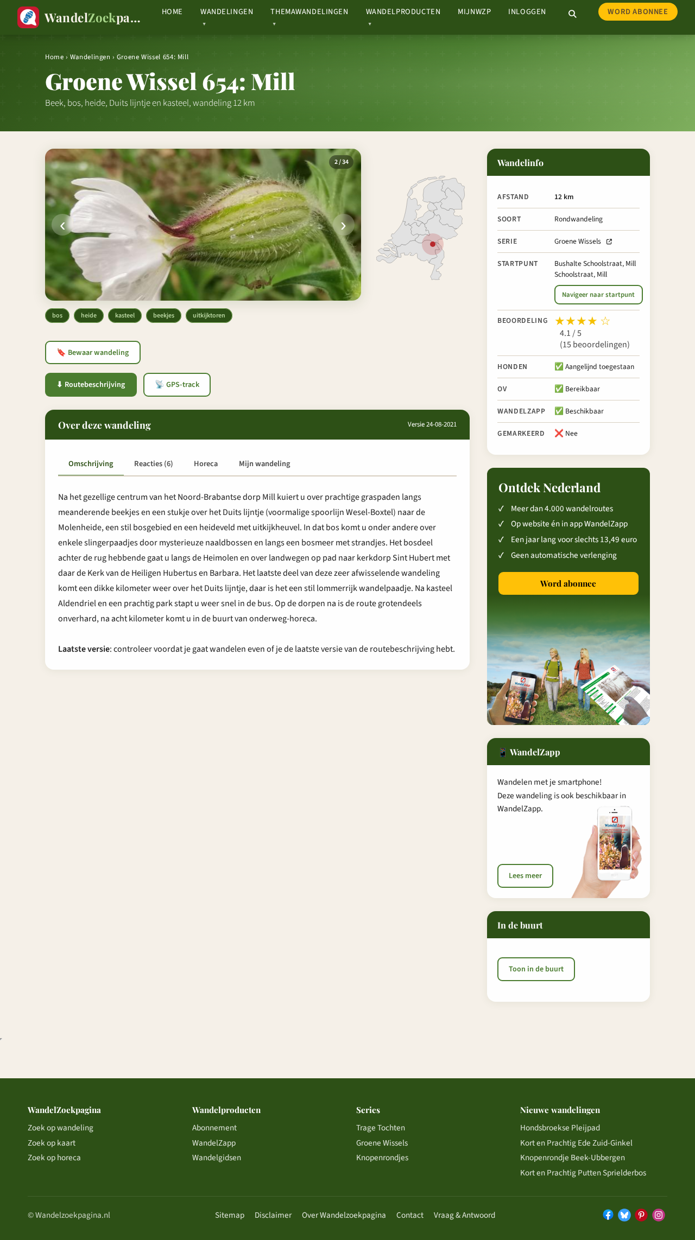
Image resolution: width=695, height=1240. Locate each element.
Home (172, 11)
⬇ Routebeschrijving (90, 384)
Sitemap (229, 1215)
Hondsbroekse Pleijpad (560, 1128)
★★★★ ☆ (582, 321)
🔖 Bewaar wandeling (92, 352)
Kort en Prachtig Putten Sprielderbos (583, 1173)
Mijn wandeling (264, 463)
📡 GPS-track (177, 384)
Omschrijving (90, 463)
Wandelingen (90, 57)
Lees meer (525, 875)
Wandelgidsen (216, 1157)
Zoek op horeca (54, 1157)
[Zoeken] (572, 14)
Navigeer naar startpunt (598, 295)
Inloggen (527, 11)
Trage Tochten (380, 1128)
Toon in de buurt (536, 968)
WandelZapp (214, 1143)
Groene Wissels (577, 241)
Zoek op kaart (51, 1143)
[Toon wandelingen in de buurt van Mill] (433, 244)
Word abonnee (638, 11)
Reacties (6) (153, 463)
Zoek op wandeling (60, 1128)
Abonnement (214, 1128)
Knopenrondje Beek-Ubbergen (572, 1157)
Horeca (206, 463)
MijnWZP (474, 11)
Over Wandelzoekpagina (344, 1215)
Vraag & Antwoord (464, 1215)
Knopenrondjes (382, 1157)
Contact (410, 1215)
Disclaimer (273, 1215)
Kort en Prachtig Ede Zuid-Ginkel (576, 1143)
